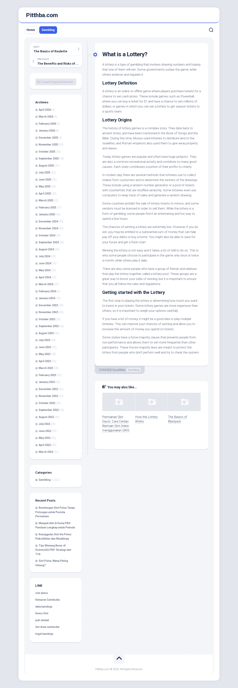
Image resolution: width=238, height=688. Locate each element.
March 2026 (46, 116)
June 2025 (45, 179)
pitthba (121, 370)
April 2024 (45, 277)
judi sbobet (42, 620)
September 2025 (49, 158)
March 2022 (46, 451)
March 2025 (46, 200)
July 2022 (44, 423)
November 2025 (48, 144)
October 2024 (47, 235)
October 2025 (47, 151)
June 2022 (45, 430)
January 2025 (47, 214)
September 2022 (49, 409)
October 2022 (47, 403)
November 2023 (48, 312)
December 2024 (48, 221)
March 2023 (46, 368)
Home (31, 30)
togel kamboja (44, 633)
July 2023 (44, 340)
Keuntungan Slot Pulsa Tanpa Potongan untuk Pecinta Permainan (55, 512)
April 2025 (45, 193)
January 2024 (47, 298)
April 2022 (45, 444)
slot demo (41, 593)
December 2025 (48, 137)
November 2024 (48, 228)
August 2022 (46, 417)
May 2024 (44, 270)
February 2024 (47, 291)
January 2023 (47, 382)
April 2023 (45, 361)
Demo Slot (41, 613)
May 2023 (44, 354)
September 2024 (49, 242)
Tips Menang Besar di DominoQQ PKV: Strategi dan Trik (53, 550)
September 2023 (49, 326)
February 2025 (47, 207)
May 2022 (44, 437)
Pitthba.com (42, 15)
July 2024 (44, 256)
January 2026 (47, 130)
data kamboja (43, 606)
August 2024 (46, 249)
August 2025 (46, 165)
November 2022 (48, 395)
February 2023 (47, 375)
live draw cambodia (47, 626)
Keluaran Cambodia (47, 599)
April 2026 (45, 109)
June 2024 (45, 263)
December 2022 (48, 389)
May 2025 (44, 186)
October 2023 (47, 319)
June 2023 (45, 347)
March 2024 (46, 284)
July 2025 (44, 172)
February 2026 (47, 123)
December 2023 (48, 305)
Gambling (48, 30)
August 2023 (46, 333)
